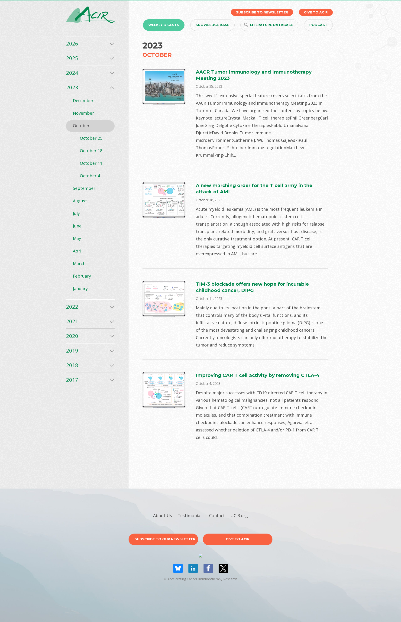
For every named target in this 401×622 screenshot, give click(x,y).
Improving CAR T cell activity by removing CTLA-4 (257, 375)
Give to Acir (237, 539)
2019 (72, 350)
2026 (72, 43)
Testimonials (191, 515)
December (83, 100)
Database (271, 25)
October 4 (90, 175)
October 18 (91, 150)
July (76, 213)
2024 (72, 72)
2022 (72, 306)
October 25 (91, 138)
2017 (72, 379)
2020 (72, 335)
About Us (162, 515)
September (84, 188)
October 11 (91, 163)
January (80, 288)
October (81, 125)
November (83, 113)
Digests (163, 25)
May (77, 238)
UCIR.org (239, 515)
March (79, 263)
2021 (72, 321)
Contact (217, 515)
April (77, 251)
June (77, 226)
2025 (72, 58)
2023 (72, 87)
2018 (72, 365)
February (82, 276)
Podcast (318, 25)
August (80, 201)
